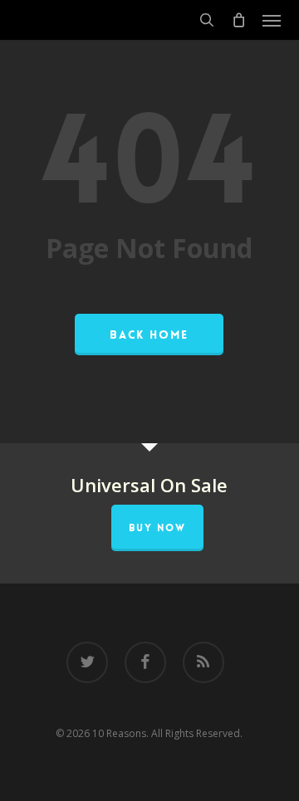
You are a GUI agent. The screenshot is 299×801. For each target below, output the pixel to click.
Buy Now (157, 528)
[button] (271, 20)
